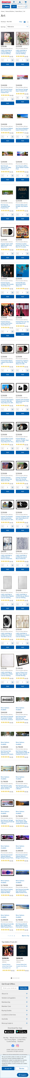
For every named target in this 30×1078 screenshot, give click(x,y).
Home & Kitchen (10, 11)
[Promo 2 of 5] (13, 978)
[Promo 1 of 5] (11, 978)
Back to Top (25, 935)
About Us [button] (5, 994)
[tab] (15, 994)
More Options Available (5, 708)
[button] (26, 6)
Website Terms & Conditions (18, 1037)
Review (21, 1068)
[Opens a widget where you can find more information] (22, 1075)
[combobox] (13, 6)
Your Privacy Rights (10, 1039)
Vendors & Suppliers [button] (9, 998)
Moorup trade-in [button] (7, 1023)
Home (2, 11)
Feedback (20, 1041)
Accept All (8, 1068)
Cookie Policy (21, 1039)
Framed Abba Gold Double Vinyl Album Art (21, 966)
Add (7, 64)
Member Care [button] (6, 1006)
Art (24, 11)
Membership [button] (6, 1002)
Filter (20, 22)
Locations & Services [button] (9, 1015)
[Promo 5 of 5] (18, 978)
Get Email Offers (8, 984)
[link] (7, 44)
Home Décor (18, 11)
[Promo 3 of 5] (15, 978)
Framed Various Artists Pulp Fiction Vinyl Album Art (7, 966)
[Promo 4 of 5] (17, 978)
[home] (6, 2)
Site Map (5, 1037)
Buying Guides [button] (7, 1010)
